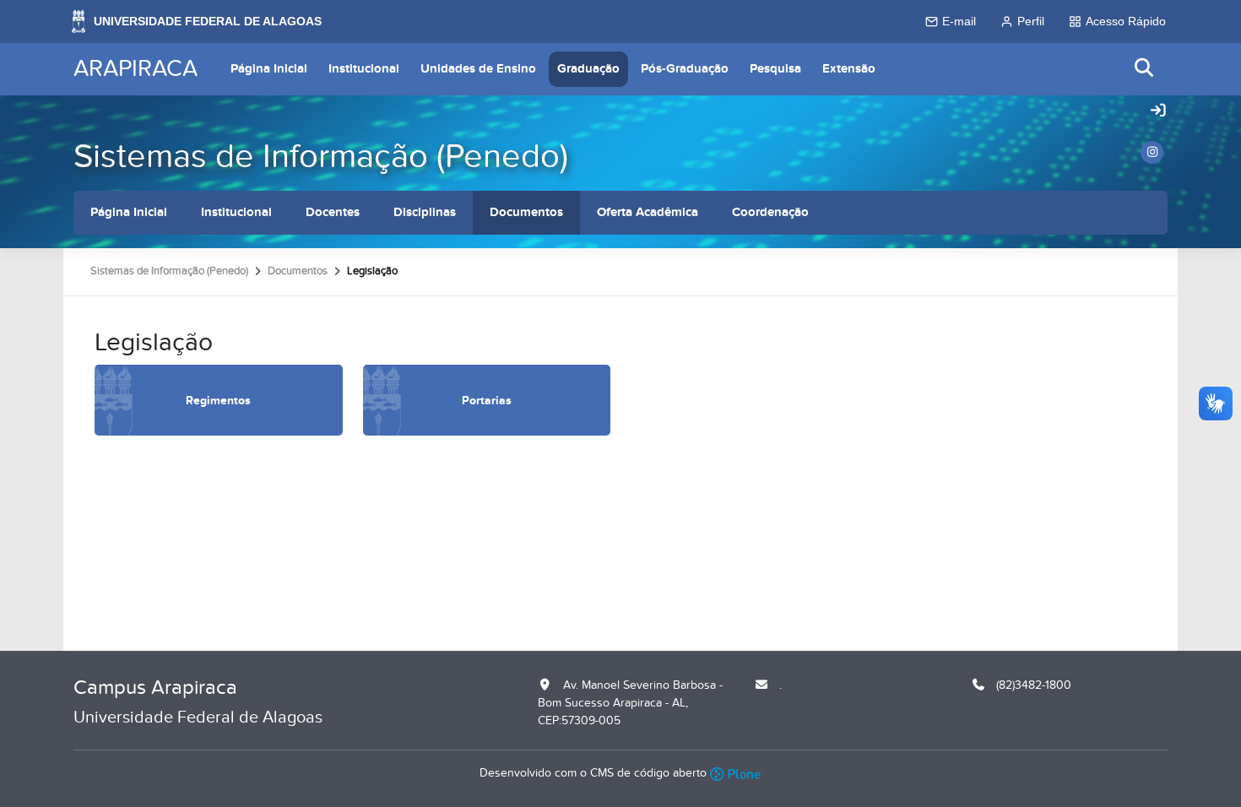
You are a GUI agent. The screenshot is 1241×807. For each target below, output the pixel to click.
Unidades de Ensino (478, 69)
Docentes (333, 212)
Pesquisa (775, 69)
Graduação (588, 69)
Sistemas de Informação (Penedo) (320, 156)
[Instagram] (1152, 152)
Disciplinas (424, 212)
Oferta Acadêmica (647, 212)
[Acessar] (1158, 111)
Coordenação (770, 212)
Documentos (526, 212)
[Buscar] (1145, 69)
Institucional (363, 69)
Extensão (848, 69)
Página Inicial (268, 69)
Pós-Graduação (685, 69)
